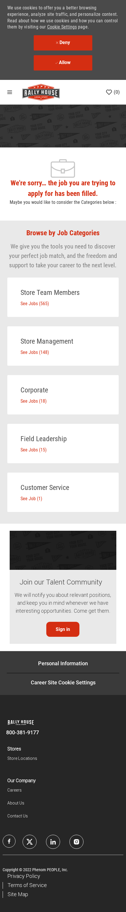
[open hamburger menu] (9, 92)
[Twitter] (53, 842)
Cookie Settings (62, 27)
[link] (62, 629)
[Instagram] (76, 842)
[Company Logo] (41, 92)
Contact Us (17, 816)
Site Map (18, 894)
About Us (15, 803)
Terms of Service (27, 885)
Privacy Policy (23, 876)
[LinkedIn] (30, 842)
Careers (14, 790)
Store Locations (22, 758)
